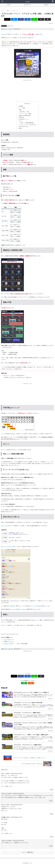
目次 (26, 103)
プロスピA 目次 (6, 639)
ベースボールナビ (7, 546)
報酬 (20, 109)
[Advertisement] (27, 90)
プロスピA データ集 (8, 643)
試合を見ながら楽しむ (24, 126)
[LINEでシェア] (34, 19)
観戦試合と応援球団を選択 (25, 115)
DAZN (12, 606)
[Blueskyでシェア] (14, 19)
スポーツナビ (4, 525)
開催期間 (21, 106)
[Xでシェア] (7, 19)
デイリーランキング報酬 (25, 113)
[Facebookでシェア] (21, 19)
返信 (52, 789)
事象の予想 (21, 117)
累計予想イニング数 (24, 111)
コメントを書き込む (27, 852)
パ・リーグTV (34, 606)
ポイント (21, 120)
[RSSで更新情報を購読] (31, 683)
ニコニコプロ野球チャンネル (17, 609)
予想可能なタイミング (24, 119)
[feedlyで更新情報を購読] (24, 683)
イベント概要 (22, 108)
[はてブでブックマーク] (27, 19)
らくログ (27, 1)
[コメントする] (48, 19)
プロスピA (4, 25)
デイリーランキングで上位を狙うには (28, 124)
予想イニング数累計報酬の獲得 (27, 122)
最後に (20, 128)
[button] (41, 19)
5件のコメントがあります (7, 29)
